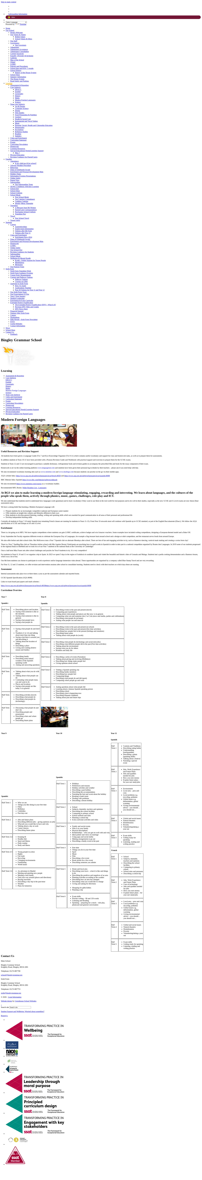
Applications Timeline (23, 288)
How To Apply (20, 286)
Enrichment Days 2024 (23, 237)
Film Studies (19, 113)
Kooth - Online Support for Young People (30, 260)
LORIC (13, 64)
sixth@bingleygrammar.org (11, 993)
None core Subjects (17, 104)
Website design (6, 1001)
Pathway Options (21, 279)
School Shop (15, 75)
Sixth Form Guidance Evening (21, 273)
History (17, 96)
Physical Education (17, 155)
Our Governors (20, 45)
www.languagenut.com (46, 468)
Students (9, 222)
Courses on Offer (21, 282)
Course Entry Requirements (20, 275)
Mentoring (19, 265)
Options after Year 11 (23, 233)
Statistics (18, 136)
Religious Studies (21, 132)
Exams (12, 142)
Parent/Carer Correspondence (26, 210)
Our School (10, 30)
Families (9, 159)
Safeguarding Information (17, 14)
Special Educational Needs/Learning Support (26, 151)
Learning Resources (17, 149)
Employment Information (24, 229)
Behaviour (14, 168)
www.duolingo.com (66, 472)
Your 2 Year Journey (17, 296)
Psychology (19, 130)
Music (17, 123)
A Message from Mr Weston (25, 208)
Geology (18, 117)
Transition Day (20, 214)
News (8, 328)
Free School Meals (22, 197)
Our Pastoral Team (17, 267)
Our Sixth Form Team (18, 292)
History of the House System (25, 73)
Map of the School (17, 60)
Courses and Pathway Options (21, 277)
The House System (17, 79)
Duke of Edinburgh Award (20, 170)
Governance (14, 43)
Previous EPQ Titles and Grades (27, 307)
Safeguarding (15, 182)
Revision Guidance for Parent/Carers (23, 157)
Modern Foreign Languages (25, 100)
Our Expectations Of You (19, 294)
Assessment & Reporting (19, 85)
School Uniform (16, 193)
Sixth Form (10, 269)
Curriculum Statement (18, 140)
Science (18, 102)
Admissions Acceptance (19, 49)
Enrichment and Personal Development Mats (26, 172)
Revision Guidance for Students (22, 252)
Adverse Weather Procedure (20, 165)
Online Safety (15, 178)
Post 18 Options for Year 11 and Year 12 (30, 290)
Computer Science (22, 108)
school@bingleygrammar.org (11, 975)
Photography (19, 127)
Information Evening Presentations (23, 176)
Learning (9, 83)
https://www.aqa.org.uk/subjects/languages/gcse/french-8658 (38, 476)
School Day (14, 189)
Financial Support (16, 311)
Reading (18, 134)
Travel (12, 216)
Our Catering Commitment (25, 199)
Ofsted (12, 62)
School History (15, 71)
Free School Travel (22, 218)
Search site (5, 1007)
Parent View (14, 180)
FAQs (12, 322)
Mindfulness (19, 263)
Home (8, 28)
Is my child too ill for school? (25, 163)
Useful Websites (16, 324)
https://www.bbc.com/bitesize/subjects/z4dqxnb (39, 480)
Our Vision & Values (18, 35)
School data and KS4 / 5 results (21, 68)
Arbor (13, 17)
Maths (17, 98)
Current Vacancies (17, 54)
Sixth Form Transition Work (20, 271)
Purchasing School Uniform (25, 212)
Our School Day (16, 250)
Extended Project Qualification (21, 303)
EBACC (18, 89)
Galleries (13, 58)
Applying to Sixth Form (19, 284)
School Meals (15, 195)
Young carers (15, 220)
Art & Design (20, 106)
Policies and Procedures (19, 66)
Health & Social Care (23, 119)
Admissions (14, 47)
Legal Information (14, 997)
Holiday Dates (15, 174)
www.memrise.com (48, 472)
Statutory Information (18, 77)
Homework (14, 146)
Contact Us (10, 332)
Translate (23, 24)
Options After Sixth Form (19, 313)
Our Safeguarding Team (24, 184)
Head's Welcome (16, 33)
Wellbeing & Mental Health (20, 258)
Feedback (13, 334)
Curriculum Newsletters (19, 144)
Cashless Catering (21, 201)
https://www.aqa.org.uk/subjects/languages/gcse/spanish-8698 (87, 476)
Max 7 (17, 153)
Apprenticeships (21, 227)
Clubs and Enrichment (18, 138)
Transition (14, 206)
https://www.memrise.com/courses (29, 484)
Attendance (14, 161)
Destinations (14, 317)
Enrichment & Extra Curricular (21, 301)
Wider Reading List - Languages (34, 488)
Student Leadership (17, 298)
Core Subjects (15, 87)
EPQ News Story (21, 309)
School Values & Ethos (23, 39)
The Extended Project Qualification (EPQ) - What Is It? (35, 305)
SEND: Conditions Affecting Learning (24, 187)
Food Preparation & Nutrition (26, 115)
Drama (17, 111)
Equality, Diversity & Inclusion (21, 56)
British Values (20, 37)
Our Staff (13, 41)
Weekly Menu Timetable (24, 203)
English (18, 92)
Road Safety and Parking (19, 81)
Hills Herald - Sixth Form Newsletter (24, 319)
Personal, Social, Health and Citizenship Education (33, 125)
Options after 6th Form (23, 231)
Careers (13, 225)
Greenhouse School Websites (25, 1001)
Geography (19, 94)
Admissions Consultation (19, 52)
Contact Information (17, 326)
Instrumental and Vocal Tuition (26, 121)
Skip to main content (8, 2)
